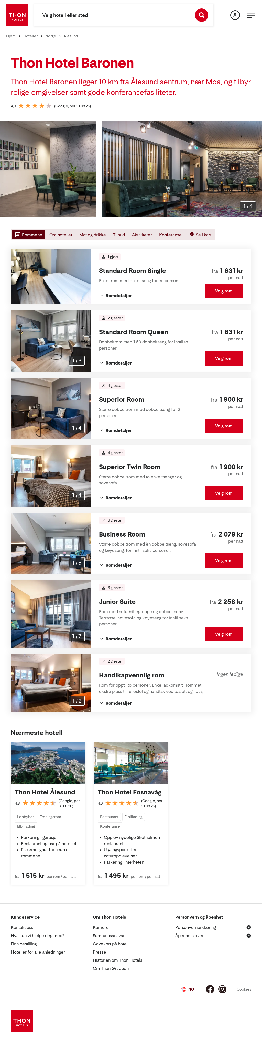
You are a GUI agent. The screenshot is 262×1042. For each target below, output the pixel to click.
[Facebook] (210, 989)
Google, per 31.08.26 (72, 106)
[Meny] (251, 15)
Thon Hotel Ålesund (45, 792)
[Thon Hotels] (17, 15)
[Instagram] (222, 989)
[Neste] (256, 169)
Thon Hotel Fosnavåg (129, 792)
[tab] (28, 234)
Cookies (244, 989)
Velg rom (224, 291)
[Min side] (235, 15)
